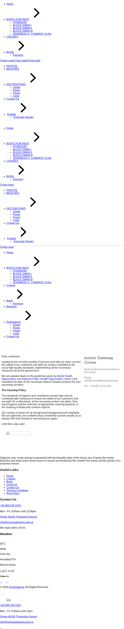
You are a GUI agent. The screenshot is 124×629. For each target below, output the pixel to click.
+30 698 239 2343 (10, 505)
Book (9, 481)
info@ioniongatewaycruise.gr (16, 522)
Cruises (10, 478)
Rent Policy (13, 493)
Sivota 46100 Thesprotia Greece (18, 516)
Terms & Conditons (17, 490)
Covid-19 (11, 484)
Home (9, 476)
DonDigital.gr (16, 587)
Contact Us (12, 487)
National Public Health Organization (42, 379)
